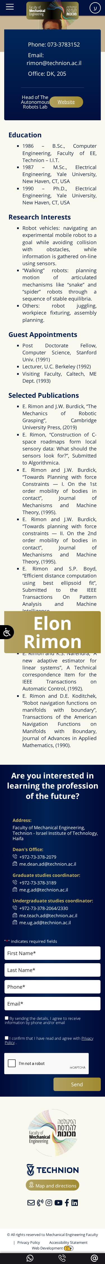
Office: (37, 73)
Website (66, 102)
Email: (36, 55)
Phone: (37, 44)
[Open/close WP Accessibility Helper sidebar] (7, 632)
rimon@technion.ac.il (54, 63)
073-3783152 (63, 44)
